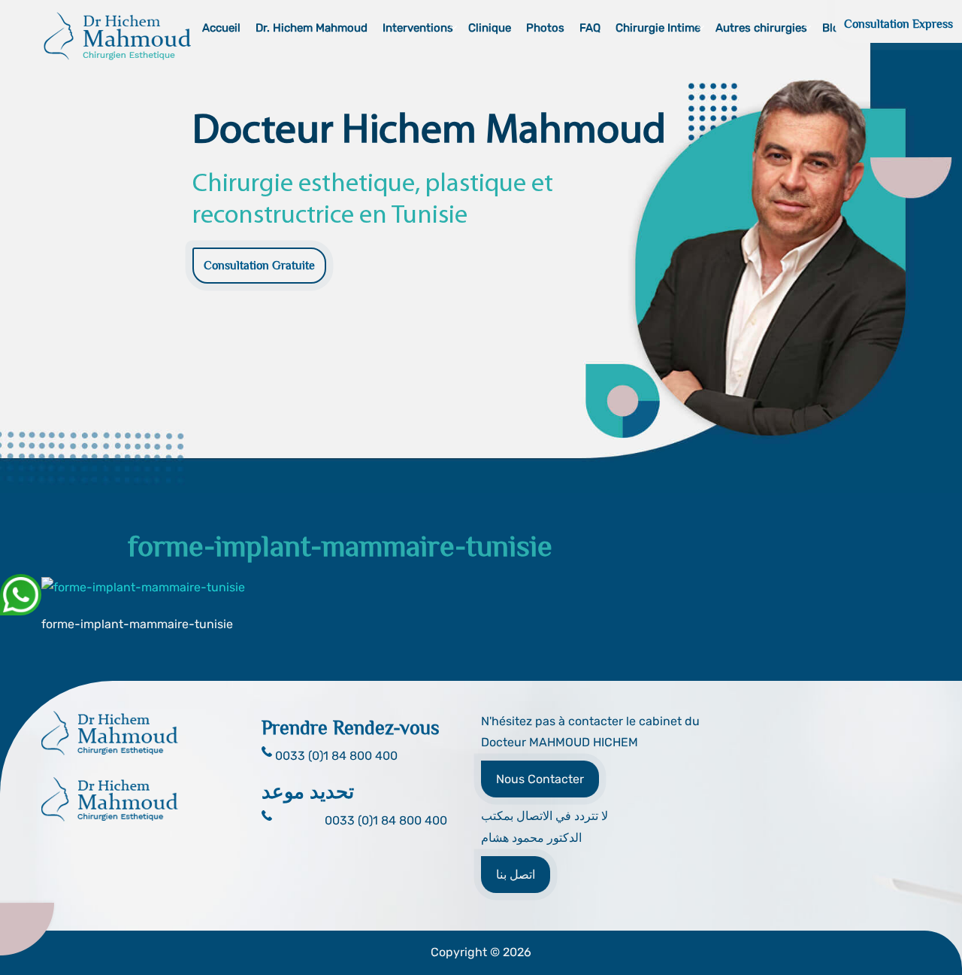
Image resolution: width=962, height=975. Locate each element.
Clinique (489, 28)
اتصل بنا (515, 874)
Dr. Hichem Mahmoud (312, 28)
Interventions (418, 28)
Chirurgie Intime (658, 28)
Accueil (221, 28)
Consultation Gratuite (259, 265)
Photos (545, 28)
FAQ (589, 28)
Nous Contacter (540, 779)
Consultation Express (898, 24)
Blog (834, 28)
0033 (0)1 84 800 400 (386, 820)
